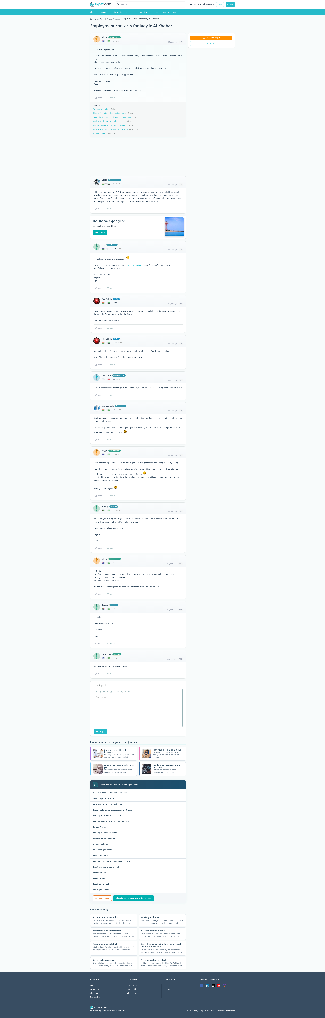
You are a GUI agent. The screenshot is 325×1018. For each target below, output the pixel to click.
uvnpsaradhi (108, 406)
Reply (112, 97)
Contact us (94, 985)
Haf (103, 245)
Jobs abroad (132, 993)
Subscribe (211, 43)
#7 (181, 410)
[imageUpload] (110, 691)
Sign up (230, 4)
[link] (107, 691)
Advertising (95, 989)
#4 (181, 304)
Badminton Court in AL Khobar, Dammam (111, 125)
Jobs (132, 12)
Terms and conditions (225, 1011)
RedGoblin (107, 299)
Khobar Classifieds (134, 265)
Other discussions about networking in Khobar (133, 898)
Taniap (105, 507)
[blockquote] (103, 691)
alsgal (104, 37)
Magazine (197, 4)
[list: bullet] (118, 691)
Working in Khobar (101, 109)
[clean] (128, 691)
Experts (167, 989)
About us (94, 993)
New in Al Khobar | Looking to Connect (109, 113)
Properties (142, 12)
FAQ (165, 985)
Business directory (119, 12)
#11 (180, 610)
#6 (181, 380)
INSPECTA (106, 654)
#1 (181, 42)
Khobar (93, 12)
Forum (166, 12)
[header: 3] (121, 691)
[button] (125, 691)
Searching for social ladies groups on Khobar (112, 117)
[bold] (96, 691)
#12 (180, 659)
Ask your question (102, 898)
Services (103, 12)
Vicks (104, 180)
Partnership (95, 997)
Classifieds (154, 12)
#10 (180, 563)
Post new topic (213, 37)
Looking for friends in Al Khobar (106, 121)
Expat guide (132, 989)
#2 (181, 184)
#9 (181, 511)
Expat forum (132, 985)
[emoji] (114, 691)
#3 (181, 249)
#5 (181, 343)
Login (220, 4)
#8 (181, 455)
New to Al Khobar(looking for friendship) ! (111, 129)
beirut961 (106, 375)
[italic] (100, 691)
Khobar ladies (99, 133)
